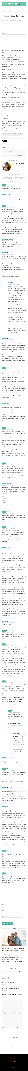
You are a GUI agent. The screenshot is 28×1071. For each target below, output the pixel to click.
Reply (4, 184)
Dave (7, 252)
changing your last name (9, 133)
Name (4, 904)
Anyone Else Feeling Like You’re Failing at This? (12, 971)
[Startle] (10, 1027)
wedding (20, 135)
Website (4, 916)
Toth (15, 135)
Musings (10, 21)
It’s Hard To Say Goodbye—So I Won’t (10, 976)
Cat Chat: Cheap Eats (18, 155)
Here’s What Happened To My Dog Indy (10, 988)
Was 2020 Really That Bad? (8, 982)
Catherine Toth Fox (9, 20)
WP (7, 368)
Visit (7, 1046)
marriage (10, 135)
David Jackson (9, 483)
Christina (13, 282)
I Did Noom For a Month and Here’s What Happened (13, 994)
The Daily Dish (17, 21)
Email (4, 910)
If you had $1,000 (8, 151)
